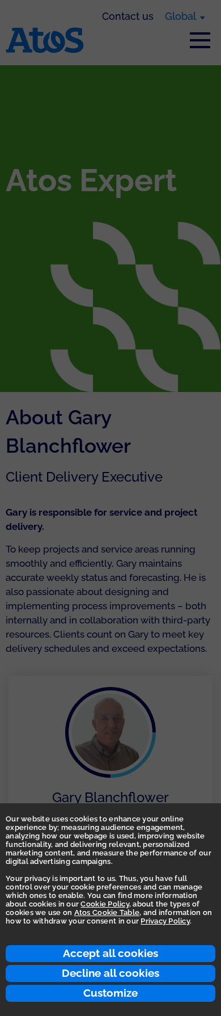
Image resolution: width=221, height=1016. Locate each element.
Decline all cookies (110, 973)
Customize (110, 993)
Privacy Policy (165, 921)
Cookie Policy (104, 904)
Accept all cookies (110, 953)
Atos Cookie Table (106, 912)
